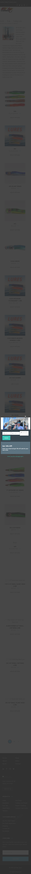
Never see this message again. (15, 456)
